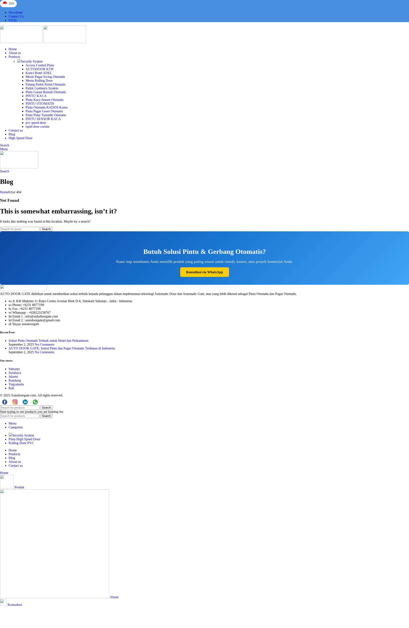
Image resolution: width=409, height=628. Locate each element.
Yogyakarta (16, 384)
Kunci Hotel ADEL (39, 73)
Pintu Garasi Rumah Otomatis (46, 92)
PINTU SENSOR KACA (43, 119)
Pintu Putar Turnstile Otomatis (46, 115)
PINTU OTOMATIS (40, 103)
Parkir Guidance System (42, 88)
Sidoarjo (14, 369)
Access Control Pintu (40, 65)
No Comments (44, 344)
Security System (32, 61)
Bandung (15, 380)
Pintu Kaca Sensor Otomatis (44, 100)
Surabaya (15, 373)
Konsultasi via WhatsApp (204, 272)
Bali (11, 388)
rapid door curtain (37, 126)
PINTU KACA (36, 96)
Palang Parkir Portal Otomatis (45, 84)
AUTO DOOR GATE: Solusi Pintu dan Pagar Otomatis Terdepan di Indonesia (62, 348)
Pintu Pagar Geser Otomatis (44, 111)
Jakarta (13, 376)
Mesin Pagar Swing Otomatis (45, 77)
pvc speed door (36, 122)
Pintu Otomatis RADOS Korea (47, 107)
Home (4, 192)
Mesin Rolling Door (39, 80)
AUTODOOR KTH (39, 69)
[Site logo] (21, 42)
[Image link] (23, 290)
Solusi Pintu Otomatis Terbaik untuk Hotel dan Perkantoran (48, 340)
